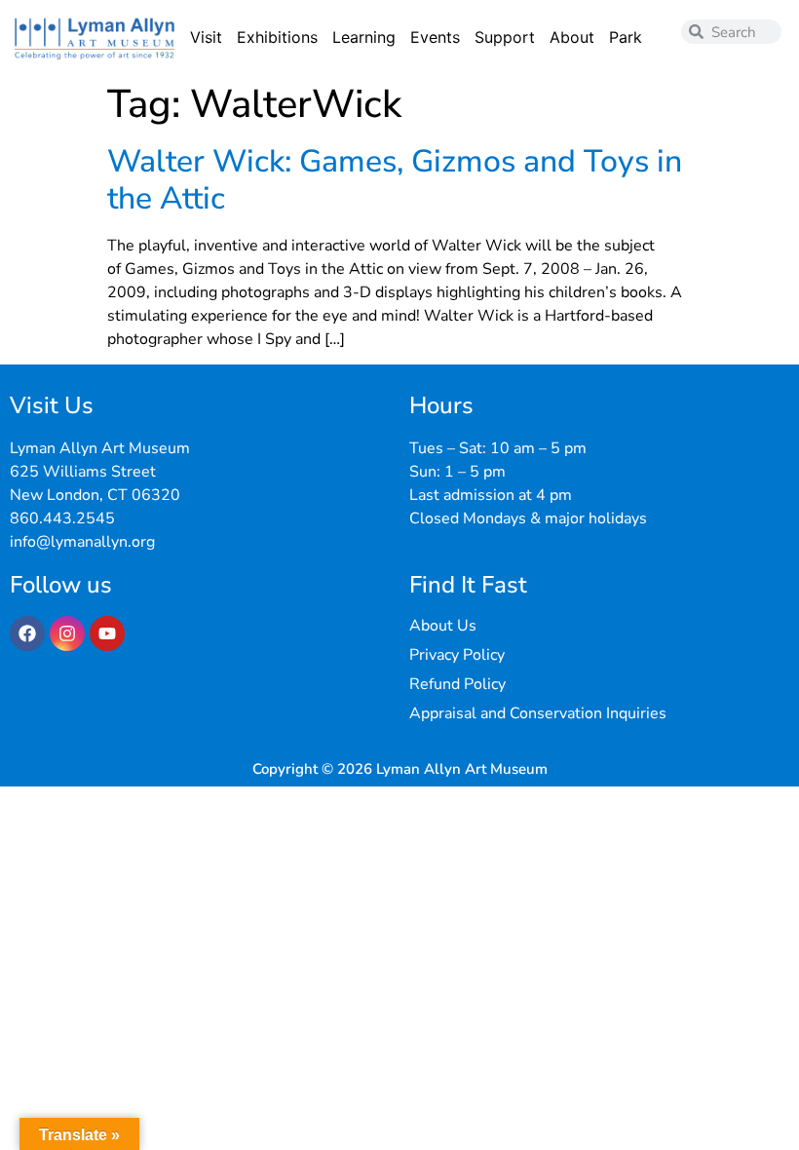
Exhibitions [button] (277, 37)
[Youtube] (107, 633)
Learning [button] (364, 37)
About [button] (572, 37)
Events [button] (435, 37)
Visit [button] (206, 37)
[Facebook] (27, 633)
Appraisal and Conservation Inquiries (537, 713)
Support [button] (505, 37)
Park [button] (625, 37)
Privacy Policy (457, 655)
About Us (442, 625)
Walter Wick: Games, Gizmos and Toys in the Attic (394, 179)
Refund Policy (457, 684)
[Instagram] (67, 633)
